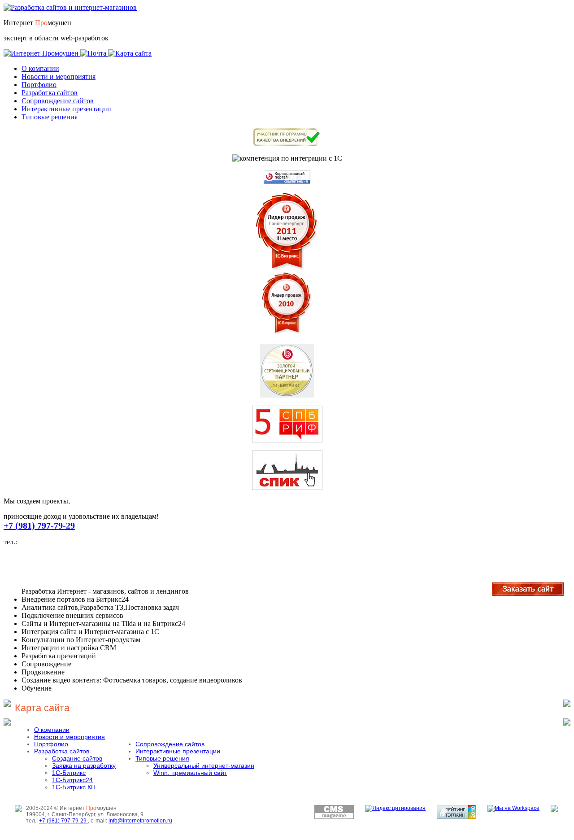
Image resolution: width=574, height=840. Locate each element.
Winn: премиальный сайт (190, 772)
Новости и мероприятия (59, 76)
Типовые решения (50, 117)
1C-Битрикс (69, 772)
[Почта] (94, 53)
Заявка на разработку (84, 765)
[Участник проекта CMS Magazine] (334, 817)
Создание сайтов (77, 758)
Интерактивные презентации (66, 109)
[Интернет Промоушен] (42, 53)
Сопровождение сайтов (58, 101)
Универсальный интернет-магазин (203, 765)
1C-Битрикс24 (72, 779)
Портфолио (39, 84)
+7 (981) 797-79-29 (39, 525)
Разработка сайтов (50, 92)
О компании (40, 68)
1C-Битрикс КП (74, 787)
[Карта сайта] (130, 53)
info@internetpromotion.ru (140, 821)
